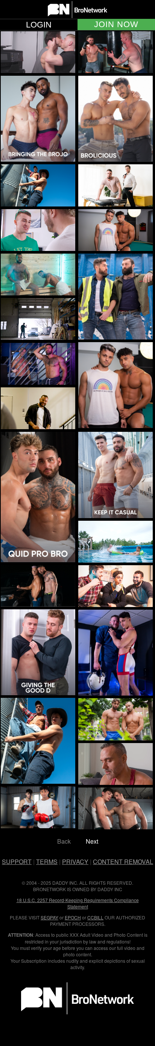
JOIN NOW (116, 24)
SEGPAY (49, 917)
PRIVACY (75, 861)
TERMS (47, 861)
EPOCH (73, 917)
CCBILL (95, 917)
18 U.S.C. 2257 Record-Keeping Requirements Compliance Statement (78, 903)
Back (64, 841)
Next (92, 841)
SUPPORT (17, 861)
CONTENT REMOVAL (123, 861)
